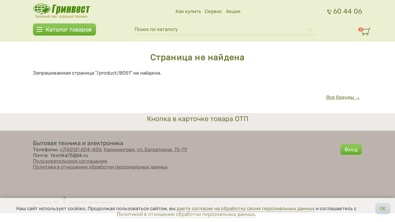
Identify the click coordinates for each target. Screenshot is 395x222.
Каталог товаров (69, 29)
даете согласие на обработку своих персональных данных (246, 208)
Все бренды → (343, 97)
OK (383, 208)
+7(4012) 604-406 (80, 149)
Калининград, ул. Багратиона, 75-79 (145, 149)
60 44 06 (347, 11)
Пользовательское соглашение (70, 161)
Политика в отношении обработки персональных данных (100, 167)
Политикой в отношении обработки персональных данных (186, 214)
